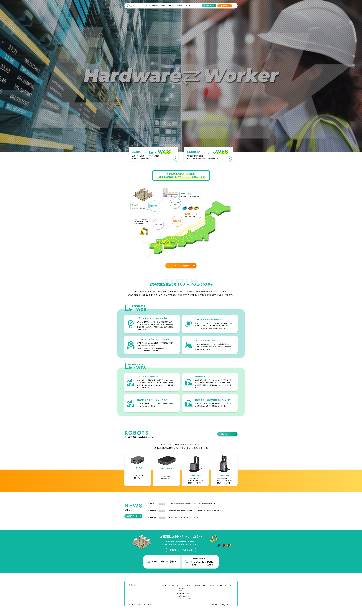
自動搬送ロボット (184, 593)
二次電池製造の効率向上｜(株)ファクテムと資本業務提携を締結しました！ (194, 503)
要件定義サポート (184, 596)
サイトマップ (147, 605)
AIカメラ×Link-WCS (185, 599)
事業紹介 (163, 6)
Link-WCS (181, 588)
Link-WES (181, 591)
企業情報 (155, 6)
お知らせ (187, 6)
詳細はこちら (226, 434)
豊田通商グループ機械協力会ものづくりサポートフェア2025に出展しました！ (196, 510)
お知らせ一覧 (132, 516)
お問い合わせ (229, 585)
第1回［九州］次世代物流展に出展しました (184, 517)
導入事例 (171, 6)
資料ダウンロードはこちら (179, 550)
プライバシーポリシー (135, 605)
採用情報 (179, 6)
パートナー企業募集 (179, 265)
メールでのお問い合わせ (163, 561)
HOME (148, 6)
